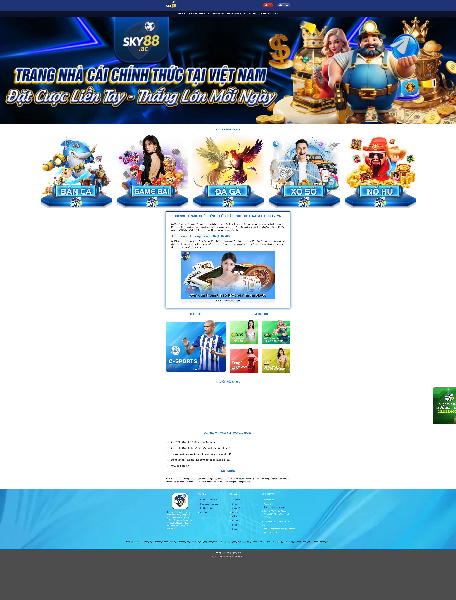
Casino (202, 14)
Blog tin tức (233, 14)
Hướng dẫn (264, 14)
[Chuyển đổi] (168, 442)
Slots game (218, 14)
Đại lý (242, 14)
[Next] (222, 346)
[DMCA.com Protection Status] (205, 518)
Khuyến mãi (252, 14)
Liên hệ (275, 14)
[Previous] (170, 346)
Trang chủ (182, 14)
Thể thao (193, 14)
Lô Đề (209, 14)
